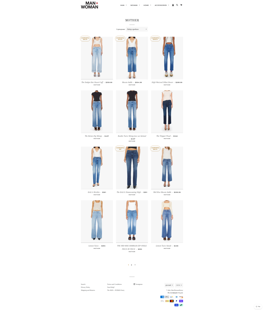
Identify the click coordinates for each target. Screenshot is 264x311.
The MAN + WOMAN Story (115, 290)
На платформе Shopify (175, 293)
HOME (146, 5)
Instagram (139, 284)
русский (168, 285)
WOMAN (134, 5)
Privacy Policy (85, 287)
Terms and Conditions (114, 284)
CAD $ (178, 285)
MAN (122, 5)
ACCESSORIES (161, 5)
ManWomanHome (177, 290)
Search (83, 284)
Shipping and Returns (88, 290)
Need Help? (111, 287)
